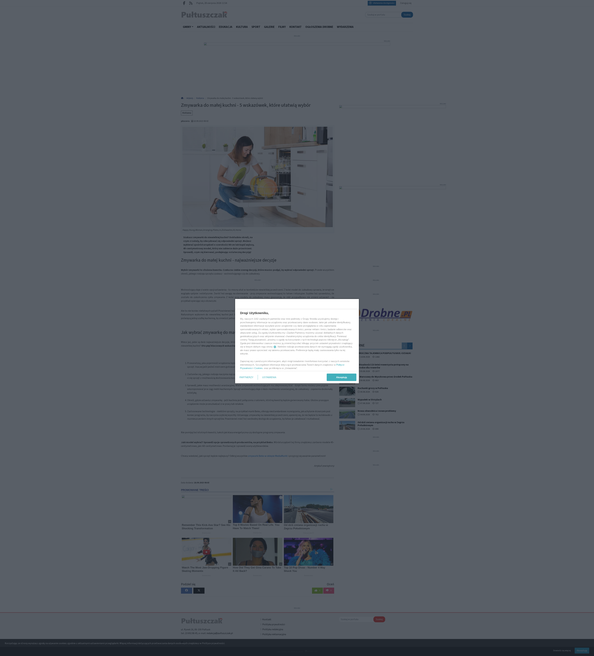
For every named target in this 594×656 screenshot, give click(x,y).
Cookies (258, 368)
